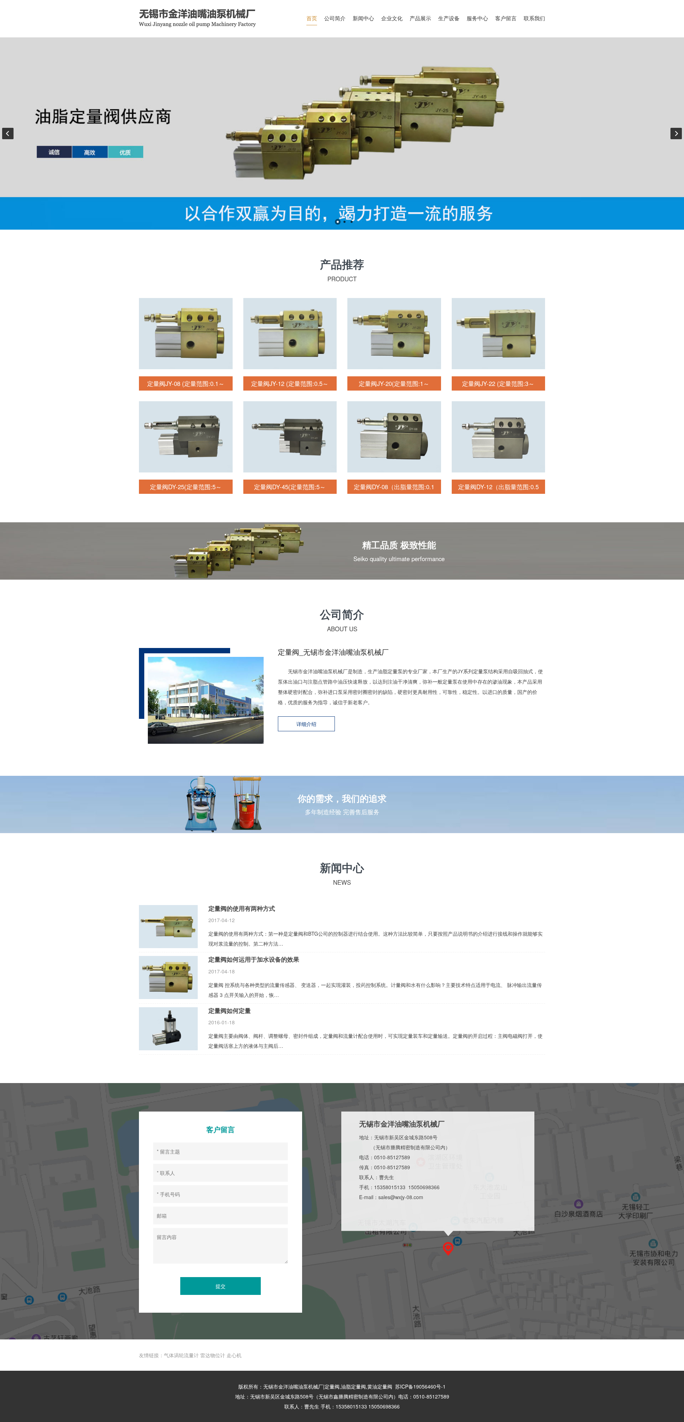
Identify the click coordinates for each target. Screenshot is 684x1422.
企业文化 (392, 18)
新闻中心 (363, 18)
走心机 (234, 1355)
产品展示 (420, 18)
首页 (311, 18)
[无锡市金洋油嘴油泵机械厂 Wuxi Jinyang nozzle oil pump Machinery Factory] (203, 18)
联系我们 (534, 18)
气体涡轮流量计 (181, 1355)
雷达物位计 (212, 1355)
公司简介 (335, 18)
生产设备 (449, 18)
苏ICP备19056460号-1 (420, 1386)
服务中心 (477, 18)
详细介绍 (306, 723)
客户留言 (506, 18)
